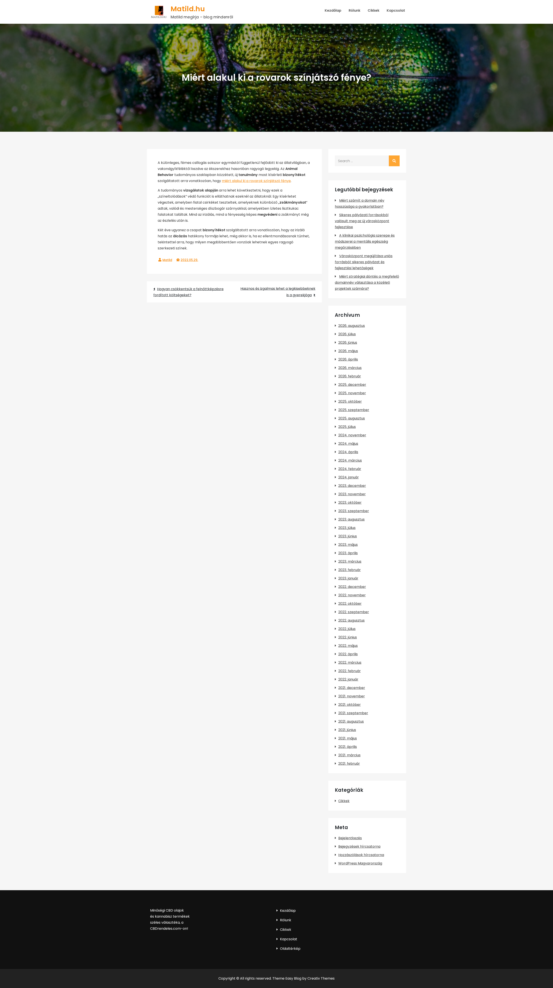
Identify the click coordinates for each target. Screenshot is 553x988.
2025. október (350, 401)
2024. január (348, 477)
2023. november (352, 494)
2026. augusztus (351, 325)
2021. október (349, 704)
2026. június (347, 342)
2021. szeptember (353, 713)
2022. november (352, 595)
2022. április (348, 654)
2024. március (350, 460)
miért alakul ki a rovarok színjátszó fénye (256, 180)
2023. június (347, 536)
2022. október (350, 603)
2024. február (349, 468)
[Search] (394, 160)
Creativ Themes (321, 978)
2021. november (351, 696)
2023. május (348, 544)
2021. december (351, 687)
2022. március (349, 662)
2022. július (347, 628)
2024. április (348, 452)
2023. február (349, 569)
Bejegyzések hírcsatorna (359, 846)
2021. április (347, 746)
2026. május (348, 350)
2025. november (352, 393)
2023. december (352, 485)
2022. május (348, 645)
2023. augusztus (351, 519)
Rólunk (354, 10)
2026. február (349, 376)
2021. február (349, 763)
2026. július (347, 334)
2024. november (352, 435)
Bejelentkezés (350, 838)
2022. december (352, 586)
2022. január (348, 679)
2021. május (347, 738)
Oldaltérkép (290, 948)
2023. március (349, 561)
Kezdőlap (333, 10)
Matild (167, 260)
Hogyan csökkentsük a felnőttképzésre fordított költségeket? (188, 292)
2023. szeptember (353, 510)
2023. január (348, 578)
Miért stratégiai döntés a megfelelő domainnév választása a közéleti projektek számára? (367, 282)
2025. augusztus (351, 418)
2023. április (348, 553)
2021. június (347, 729)
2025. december (352, 384)
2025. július (347, 426)
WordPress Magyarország (360, 863)
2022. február (349, 670)
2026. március (350, 367)
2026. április (348, 359)
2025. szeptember (353, 409)
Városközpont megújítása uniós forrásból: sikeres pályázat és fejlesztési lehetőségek (364, 262)
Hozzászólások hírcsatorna (361, 854)
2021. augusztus (351, 721)
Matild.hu (188, 9)
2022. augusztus (351, 620)
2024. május (348, 443)
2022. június (347, 637)
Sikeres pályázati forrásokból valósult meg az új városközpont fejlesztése (362, 221)
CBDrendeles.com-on (168, 928)
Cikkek (373, 10)
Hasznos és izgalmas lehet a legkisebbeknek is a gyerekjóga (277, 292)
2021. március (349, 755)
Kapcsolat (396, 10)
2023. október (350, 502)
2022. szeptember (353, 612)
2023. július (347, 527)
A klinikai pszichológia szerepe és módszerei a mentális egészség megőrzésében (365, 241)
